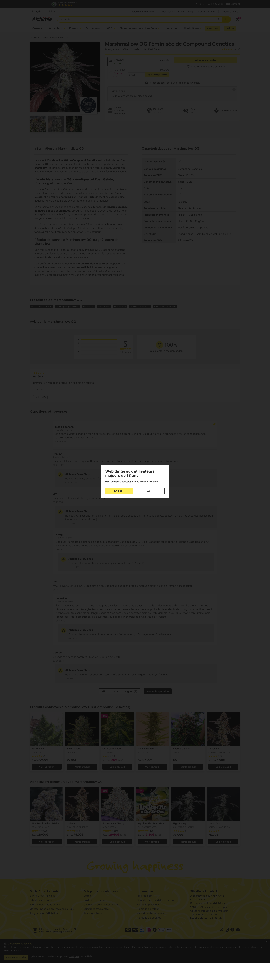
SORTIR (150, 490)
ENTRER (119, 490)
